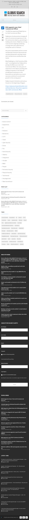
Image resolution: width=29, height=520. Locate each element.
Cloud (4, 139)
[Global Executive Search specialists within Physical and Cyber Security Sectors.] (14, 13)
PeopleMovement (9, 93)
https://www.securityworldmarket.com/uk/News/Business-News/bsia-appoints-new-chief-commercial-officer (16, 88)
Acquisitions (5, 124)
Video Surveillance (7, 181)
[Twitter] (12, 6)
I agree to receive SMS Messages (9, 374)
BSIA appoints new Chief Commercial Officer (12, 437)
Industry (4, 154)
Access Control (6, 121)
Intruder (4, 160)
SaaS (9, 238)
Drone (4, 145)
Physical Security (18, 93)
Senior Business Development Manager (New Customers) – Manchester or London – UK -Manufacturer (13, 488)
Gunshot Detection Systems (7, 225)
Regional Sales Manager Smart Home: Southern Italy (12, 477)
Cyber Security (6, 142)
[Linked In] (17, 6)
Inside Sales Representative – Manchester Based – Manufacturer (14, 482)
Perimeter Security (7, 169)
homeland (17, 225)
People (4, 166)
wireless (21, 244)
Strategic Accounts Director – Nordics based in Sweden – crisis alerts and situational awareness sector (13, 460)
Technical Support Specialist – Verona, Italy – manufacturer (13, 471)
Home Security (6, 151)
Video (8, 244)
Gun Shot (19, 222)
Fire (3, 148)
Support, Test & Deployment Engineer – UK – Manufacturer (13, 466)
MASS (3, 163)
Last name (3, 335)
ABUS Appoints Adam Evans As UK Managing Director (14, 408)
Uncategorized (6, 178)
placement (4, 238)
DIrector (20, 220)
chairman (4, 220)
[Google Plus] (14, 6)
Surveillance (20, 241)
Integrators (5, 157)
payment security (21, 233)
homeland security (6, 228)
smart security (5, 241)
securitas (13, 238)
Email (2, 343)
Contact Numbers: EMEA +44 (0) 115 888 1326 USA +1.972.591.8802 (15, 2)
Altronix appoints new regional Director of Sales (13, 423)
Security (25, 93)
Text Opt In (3, 371)
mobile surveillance (6, 233)
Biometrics (5, 133)
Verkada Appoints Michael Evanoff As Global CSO (13, 197)
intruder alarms (10, 230)
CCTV (3, 136)
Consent (3, 351)
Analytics (4, 130)
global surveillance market (10, 222)
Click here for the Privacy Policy (7, 359)
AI (3, 127)
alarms (20, 217)
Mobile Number (4, 363)
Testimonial (5, 175)
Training (3, 244)
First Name (4, 326)
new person (14, 233)
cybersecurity (14, 220)
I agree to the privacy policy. (8, 354)
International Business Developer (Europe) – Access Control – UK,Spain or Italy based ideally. (13, 509)
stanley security (12, 241)
